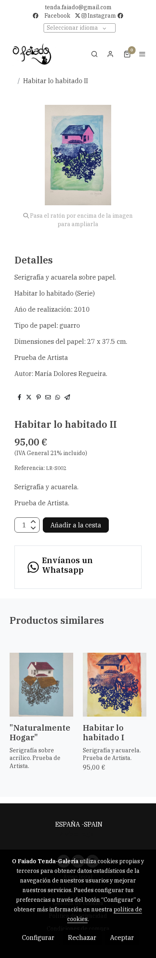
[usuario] (110, 53)
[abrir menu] (142, 53)
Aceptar (122, 937)
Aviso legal (78, 834)
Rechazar (82, 937)
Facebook (57, 15)
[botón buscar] (94, 53)
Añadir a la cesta (75, 525)
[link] (32, 53)
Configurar (38, 937)
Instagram (101, 15)
